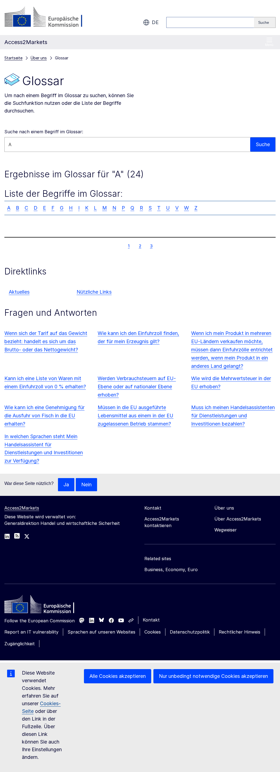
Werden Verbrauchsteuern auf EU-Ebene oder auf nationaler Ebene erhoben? (137, 386)
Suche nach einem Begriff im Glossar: (43, 131)
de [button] (155, 22)
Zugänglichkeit (19, 643)
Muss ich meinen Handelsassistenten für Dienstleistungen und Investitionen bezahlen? (233, 415)
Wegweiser (225, 530)
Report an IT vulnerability (31, 632)
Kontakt (151, 620)
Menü (269, 45)
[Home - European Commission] (44, 605)
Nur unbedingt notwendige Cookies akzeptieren (213, 676)
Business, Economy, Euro (171, 569)
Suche (263, 144)
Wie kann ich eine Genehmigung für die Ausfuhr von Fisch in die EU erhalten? (44, 415)
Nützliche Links (94, 292)
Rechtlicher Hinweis (239, 632)
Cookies (152, 632)
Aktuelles (19, 292)
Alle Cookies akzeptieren (117, 676)
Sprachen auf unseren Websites (101, 632)
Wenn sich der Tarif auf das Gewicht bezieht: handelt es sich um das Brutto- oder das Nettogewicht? (45, 341)
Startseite (13, 58)
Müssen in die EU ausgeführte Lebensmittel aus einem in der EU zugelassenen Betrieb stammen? (135, 415)
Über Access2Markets (237, 519)
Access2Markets (21, 508)
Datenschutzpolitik (190, 632)
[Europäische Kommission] (48, 17)
